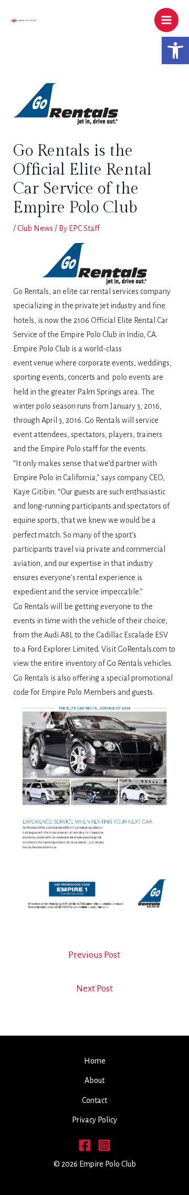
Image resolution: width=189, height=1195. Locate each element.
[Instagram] (104, 1145)
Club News (35, 228)
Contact (94, 1100)
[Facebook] (84, 1145)
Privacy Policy (94, 1120)
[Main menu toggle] (166, 20)
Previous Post (94, 955)
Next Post (94, 989)
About (94, 1080)
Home (95, 1061)
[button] (175, 50)
